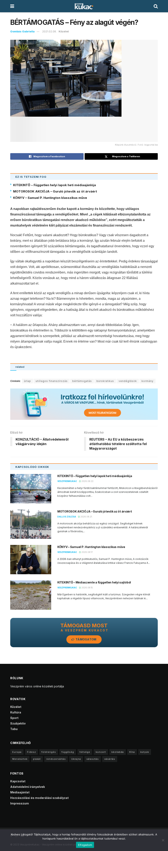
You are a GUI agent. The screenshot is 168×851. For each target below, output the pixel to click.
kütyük (144, 752)
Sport (14, 718)
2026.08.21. (86, 516)
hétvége (84, 752)
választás (92, 759)
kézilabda (117, 752)
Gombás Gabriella (22, 31)
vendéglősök (128, 381)
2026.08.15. (87, 587)
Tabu (14, 729)
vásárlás (109, 759)
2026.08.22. (87, 481)
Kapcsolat (17, 781)
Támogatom (85, 639)
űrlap (27, 381)
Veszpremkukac (67, 481)
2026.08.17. (87, 552)
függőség (67, 752)
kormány (147, 381)
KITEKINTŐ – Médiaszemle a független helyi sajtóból (94, 582)
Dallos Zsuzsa (66, 516)
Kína (132, 752)
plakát (37, 759)
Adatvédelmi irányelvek (27, 786)
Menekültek (19, 759)
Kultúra (15, 712)
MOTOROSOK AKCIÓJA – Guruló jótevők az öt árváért (55, 191)
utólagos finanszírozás (52, 381)
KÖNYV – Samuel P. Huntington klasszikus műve (50, 198)
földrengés (48, 752)
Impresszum (19, 803)
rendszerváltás (56, 759)
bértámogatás (82, 381)
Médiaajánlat (20, 792)
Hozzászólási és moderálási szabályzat (39, 798)
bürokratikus (105, 381)
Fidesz (31, 752)
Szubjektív (18, 723)
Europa (17, 752)
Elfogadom (85, 844)
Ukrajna (76, 759)
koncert (101, 752)
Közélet (64, 31)
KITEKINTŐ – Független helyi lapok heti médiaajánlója (54, 185)
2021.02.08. (49, 31)
